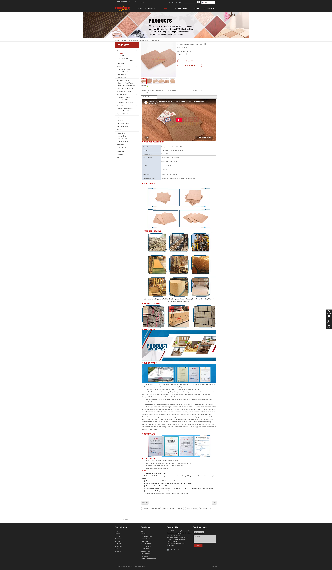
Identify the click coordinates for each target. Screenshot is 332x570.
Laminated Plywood (124, 97)
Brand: (169, 90)
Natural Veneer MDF (124, 111)
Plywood (119, 66)
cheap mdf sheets (191, 508)
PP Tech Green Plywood (124, 91)
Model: (144, 90)
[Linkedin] (169, 2)
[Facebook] (173, 2)
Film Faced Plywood (122, 80)
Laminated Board (121, 94)
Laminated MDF (123, 100)
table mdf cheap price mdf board (173, 508)
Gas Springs (120, 151)
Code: (192, 90)
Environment (118, 546)
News (116, 548)
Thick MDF (121, 55)
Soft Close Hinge (123, 138)
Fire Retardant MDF (124, 58)
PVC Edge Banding (122, 123)
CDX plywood (122, 77)
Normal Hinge (122, 136)
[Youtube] (180, 2)
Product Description (149, 97)
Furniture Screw (121, 145)
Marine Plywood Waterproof (148, 558)
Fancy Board (120, 105)
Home (116, 531)
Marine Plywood (123, 72)
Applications (118, 538)
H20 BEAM (119, 154)
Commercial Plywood (124, 69)
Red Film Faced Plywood (125, 88)
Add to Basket (188, 65)
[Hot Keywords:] (198, 2)
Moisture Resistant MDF (125, 61)
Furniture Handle (121, 148)
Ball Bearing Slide (122, 141)
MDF (117, 50)
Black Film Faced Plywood (126, 83)
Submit (198, 545)
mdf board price (204, 508)
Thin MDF (121, 53)
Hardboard (119, 120)
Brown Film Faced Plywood (126, 85)
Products (117, 533)
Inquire (188, 61)
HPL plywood (122, 74)
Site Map (214, 566)
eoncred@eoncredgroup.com (139, 2)
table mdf (145, 508)
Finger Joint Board (122, 114)
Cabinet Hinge (120, 133)
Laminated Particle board (125, 102)
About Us (117, 536)
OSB (117, 117)
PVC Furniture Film (122, 130)
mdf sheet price (155, 508)
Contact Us (118, 551)
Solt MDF (121, 63)
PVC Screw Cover (122, 126)
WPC (118, 157)
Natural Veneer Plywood (125, 108)
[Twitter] (176, 2)
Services (117, 541)
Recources (118, 543)
